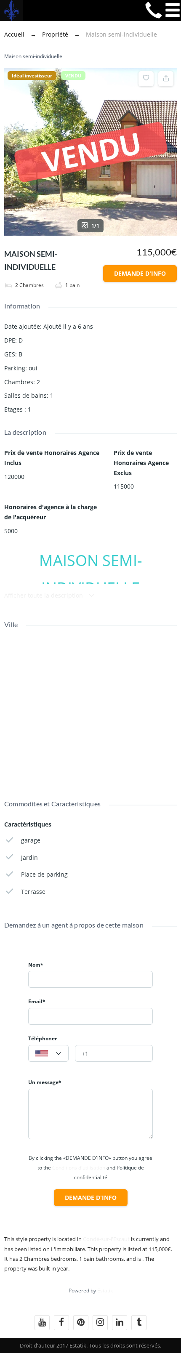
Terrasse (33, 892)
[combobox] (48, 1053)
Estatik (105, 1290)
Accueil (15, 34)
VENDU (73, 75)
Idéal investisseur (32, 75)
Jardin (29, 857)
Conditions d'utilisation (78, 1167)
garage (30, 840)
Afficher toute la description (44, 595)
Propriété (55, 34)
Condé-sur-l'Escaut (106, 1239)
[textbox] (48, 1053)
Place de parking (44, 874)
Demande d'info (140, 273)
